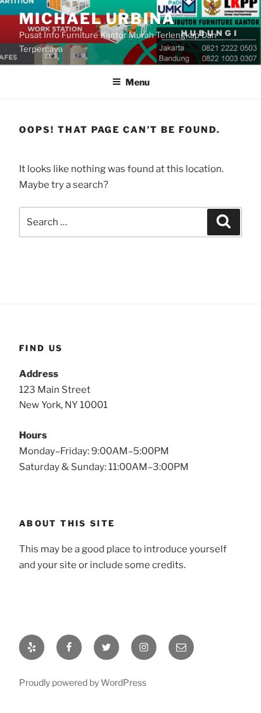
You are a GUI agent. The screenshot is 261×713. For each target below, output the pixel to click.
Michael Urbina (97, 18)
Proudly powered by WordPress (82, 682)
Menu (137, 82)
